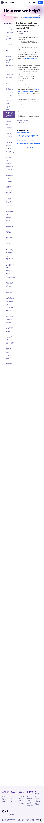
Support (12, 2)
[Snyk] (4, 2)
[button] (40, 820)
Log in (40, 2)
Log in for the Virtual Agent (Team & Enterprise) (33, 17)
